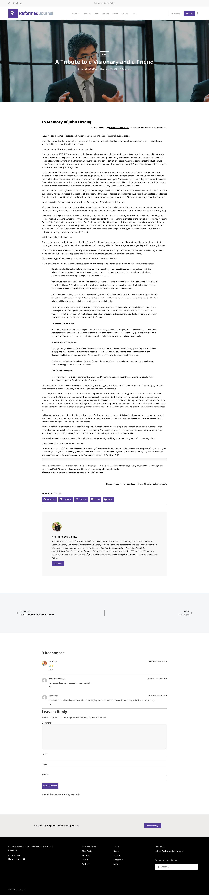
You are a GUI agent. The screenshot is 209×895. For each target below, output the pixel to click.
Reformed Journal (128, 154)
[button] (197, 13)
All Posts (58, 563)
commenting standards (69, 794)
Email (45, 764)
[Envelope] (21, 3)
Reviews (105, 13)
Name (45, 754)
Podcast (125, 13)
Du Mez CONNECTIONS (119, 127)
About (74, 13)
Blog (96, 13)
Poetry (115, 13)
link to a (58, 465)
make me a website (111, 242)
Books (134, 13)
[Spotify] (17, 3)
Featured (87, 13)
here (148, 400)
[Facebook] (9, 3)
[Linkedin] (160, 860)
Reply (51, 669)
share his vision (116, 263)
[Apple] (13, 3)
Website (45, 774)
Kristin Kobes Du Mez (61, 541)
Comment (47, 723)
